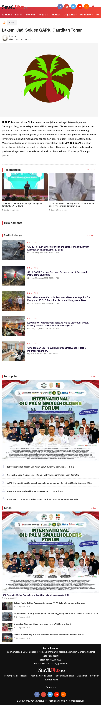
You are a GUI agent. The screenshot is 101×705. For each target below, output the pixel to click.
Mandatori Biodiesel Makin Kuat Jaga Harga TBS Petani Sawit (35, 491)
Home (8, 14)
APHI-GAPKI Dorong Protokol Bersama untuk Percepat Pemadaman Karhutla (57, 274)
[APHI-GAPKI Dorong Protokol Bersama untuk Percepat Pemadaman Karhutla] (7, 637)
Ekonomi (31, 14)
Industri (56, 14)
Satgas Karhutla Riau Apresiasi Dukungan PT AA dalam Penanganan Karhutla (43, 475)
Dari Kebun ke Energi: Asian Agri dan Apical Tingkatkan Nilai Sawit (22, 204)
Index (90, 170)
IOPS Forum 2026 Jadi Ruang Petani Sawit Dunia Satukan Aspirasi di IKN (40, 467)
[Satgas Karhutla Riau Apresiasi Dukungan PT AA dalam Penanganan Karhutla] (7, 606)
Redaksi (12, 36)
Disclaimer (82, 675)
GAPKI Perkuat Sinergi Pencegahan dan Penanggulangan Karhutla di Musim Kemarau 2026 (58, 248)
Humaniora (86, 14)
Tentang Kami (11, 675)
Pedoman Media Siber (41, 675)
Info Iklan (94, 675)
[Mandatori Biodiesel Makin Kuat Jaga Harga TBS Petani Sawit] (7, 627)
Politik (18, 14)
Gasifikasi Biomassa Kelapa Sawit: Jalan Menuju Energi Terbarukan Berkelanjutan (71, 204)
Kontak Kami (51, 679)
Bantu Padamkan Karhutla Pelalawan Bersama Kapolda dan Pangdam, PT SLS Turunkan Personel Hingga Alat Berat (59, 299)
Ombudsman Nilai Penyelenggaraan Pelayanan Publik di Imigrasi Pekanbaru (57, 349)
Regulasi (43, 14)
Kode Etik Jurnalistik (64, 675)
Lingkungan (70, 14)
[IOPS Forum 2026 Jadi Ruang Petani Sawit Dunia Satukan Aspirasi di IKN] (50, 420)
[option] (25, 193)
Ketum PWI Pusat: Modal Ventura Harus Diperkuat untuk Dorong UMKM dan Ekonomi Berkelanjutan (58, 324)
